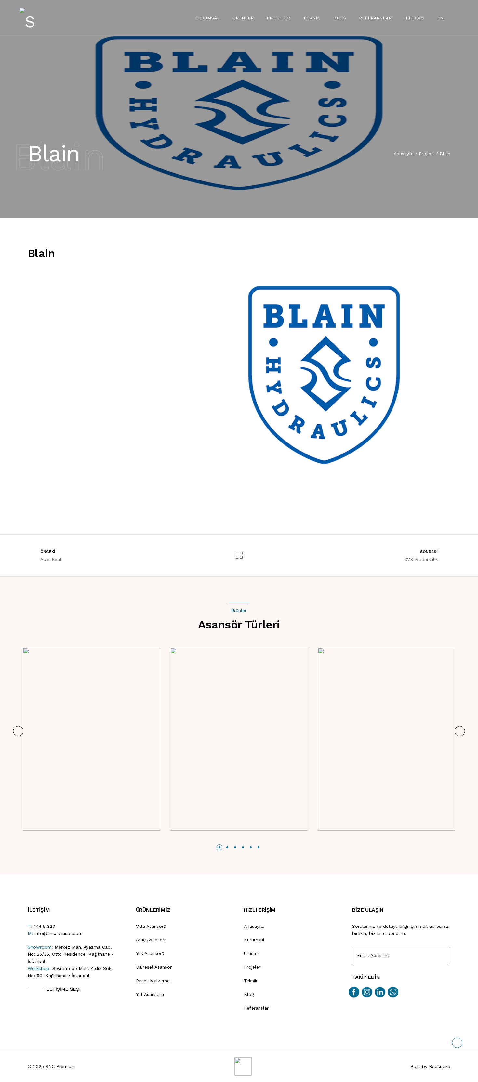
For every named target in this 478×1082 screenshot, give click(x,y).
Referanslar (375, 18)
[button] (18, 731)
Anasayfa (404, 153)
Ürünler (243, 18)
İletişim (414, 18)
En (440, 18)
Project (426, 153)
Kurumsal (207, 18)
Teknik (311, 18)
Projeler (278, 18)
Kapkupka (439, 1066)
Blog (339, 18)
